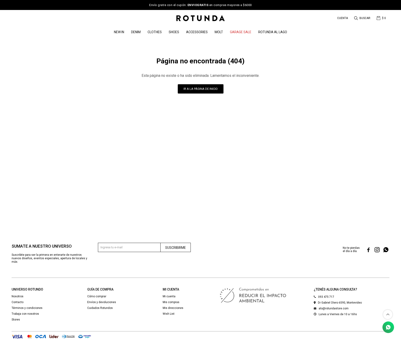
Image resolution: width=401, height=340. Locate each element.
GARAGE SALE (240, 32)
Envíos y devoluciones (101, 302)
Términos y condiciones (27, 308)
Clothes (155, 32)
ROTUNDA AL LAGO (272, 32)
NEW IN (119, 32)
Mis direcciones (173, 308)
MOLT (219, 32)
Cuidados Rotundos (100, 308)
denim (136, 32)
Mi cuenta (169, 296)
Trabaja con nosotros (25, 313)
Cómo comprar (96, 296)
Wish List (169, 313)
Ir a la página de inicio (201, 89)
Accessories (197, 32)
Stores (16, 319)
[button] (362, 18)
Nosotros (17, 296)
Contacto (17, 302)
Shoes (174, 32)
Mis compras (171, 302)
